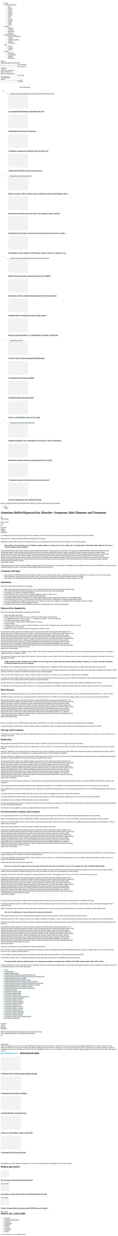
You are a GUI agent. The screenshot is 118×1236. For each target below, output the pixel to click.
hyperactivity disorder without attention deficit (17, 1016)
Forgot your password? (7, 70)
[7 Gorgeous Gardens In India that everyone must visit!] (18, 476)
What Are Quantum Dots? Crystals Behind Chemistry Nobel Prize (33, 335)
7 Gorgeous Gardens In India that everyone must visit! (28, 480)
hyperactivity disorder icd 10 (12, 1005)
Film (9, 16)
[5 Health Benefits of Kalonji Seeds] (18, 394)
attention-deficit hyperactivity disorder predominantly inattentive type (24, 976)
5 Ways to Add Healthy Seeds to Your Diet (24, 417)
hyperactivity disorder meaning (13, 1010)
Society (6, 51)
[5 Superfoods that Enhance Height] (18, 374)
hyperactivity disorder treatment (13, 1015)
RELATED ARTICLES (9, 1053)
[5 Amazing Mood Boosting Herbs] (11, 1149)
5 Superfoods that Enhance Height (21, 378)
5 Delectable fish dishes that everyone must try (25, 171)
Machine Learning (13, 39)
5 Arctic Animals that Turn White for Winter (25, 500)
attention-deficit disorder (11, 973)
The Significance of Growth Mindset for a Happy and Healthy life (31, 912)
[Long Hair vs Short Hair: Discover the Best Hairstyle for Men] (5, 1190)
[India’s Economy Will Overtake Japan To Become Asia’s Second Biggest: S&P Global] (18, 190)
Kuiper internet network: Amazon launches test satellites (29, 276)
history (10, 11)
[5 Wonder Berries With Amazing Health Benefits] (18, 354)
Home (6, 3)
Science (10, 41)
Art (9, 6)
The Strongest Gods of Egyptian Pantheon (17, 1180)
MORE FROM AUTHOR (29, 1053)
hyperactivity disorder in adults (13, 1006)
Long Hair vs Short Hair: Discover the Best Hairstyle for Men (24, 1194)
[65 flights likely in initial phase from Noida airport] (18, 312)
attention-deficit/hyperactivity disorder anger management (21, 981)
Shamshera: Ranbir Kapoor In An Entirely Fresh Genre (26, 1031)
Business (10, 28)
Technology (11, 43)
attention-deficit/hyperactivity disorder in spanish (18, 986)
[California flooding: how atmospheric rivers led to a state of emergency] (18, 437)
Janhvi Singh (4, 519)
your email (21, 75)
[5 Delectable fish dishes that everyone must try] (18, 167)
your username (22, 64)
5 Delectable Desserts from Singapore (22, 131)
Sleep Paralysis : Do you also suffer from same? (21, 1033)
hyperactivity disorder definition (13, 1003)
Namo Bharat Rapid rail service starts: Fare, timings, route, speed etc (34, 213)
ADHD (13, 538)
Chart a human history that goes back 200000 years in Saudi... (24, 1208)
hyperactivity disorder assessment (14, 1001)
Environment (12, 54)
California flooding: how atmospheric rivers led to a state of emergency (34, 440)
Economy (11, 29)
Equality (10, 56)
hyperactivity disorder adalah (12, 993)
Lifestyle (10, 48)
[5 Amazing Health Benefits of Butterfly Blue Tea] (18, 108)
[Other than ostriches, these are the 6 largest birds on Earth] (18, 456)
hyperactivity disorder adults (12, 995)
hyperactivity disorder (10, 990)
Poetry (10, 23)
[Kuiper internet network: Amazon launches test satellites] (18, 272)
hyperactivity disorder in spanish (13, 1008)
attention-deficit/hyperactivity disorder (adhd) (17, 980)
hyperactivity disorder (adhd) (12, 991)
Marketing (11, 31)
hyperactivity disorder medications (14, 1011)
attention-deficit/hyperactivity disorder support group (19, 988)
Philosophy (11, 58)
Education (11, 53)
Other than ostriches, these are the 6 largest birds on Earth (30, 460)
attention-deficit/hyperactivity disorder (15, 978)
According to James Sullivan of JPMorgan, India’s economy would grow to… (37, 253)
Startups (10, 33)
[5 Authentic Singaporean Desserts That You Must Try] (18, 147)
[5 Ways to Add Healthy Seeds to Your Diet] (18, 414)
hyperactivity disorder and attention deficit (16, 996)
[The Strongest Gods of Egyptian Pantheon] (5, 1176)
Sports (10, 24)
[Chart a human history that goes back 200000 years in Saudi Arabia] (5, 1204)
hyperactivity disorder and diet (13, 1000)
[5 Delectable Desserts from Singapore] (18, 127)
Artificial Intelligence (14, 36)
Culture (10, 9)
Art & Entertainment (10, 4)
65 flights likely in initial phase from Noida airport (27, 315)
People (10, 21)
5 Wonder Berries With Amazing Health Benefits (26, 358)
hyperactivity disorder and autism (14, 998)
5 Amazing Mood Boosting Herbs (13, 1152)
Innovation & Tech (9, 34)
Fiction (10, 14)
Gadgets (10, 38)
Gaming (10, 19)
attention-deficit (8, 971)
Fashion (10, 13)
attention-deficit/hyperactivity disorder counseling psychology (22, 985)
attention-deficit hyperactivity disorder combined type (19, 975)
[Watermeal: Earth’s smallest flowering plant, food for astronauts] (18, 292)
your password (22, 66)
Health (10, 46)
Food (9, 18)
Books (10, 8)
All (9, 93)
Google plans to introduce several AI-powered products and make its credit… (37, 233)
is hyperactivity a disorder (11, 1018)
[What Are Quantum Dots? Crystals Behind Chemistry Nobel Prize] (18, 331)
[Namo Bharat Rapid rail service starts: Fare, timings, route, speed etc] (18, 210)
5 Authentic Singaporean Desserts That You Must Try (28, 151)
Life (5, 44)
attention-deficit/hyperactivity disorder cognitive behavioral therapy (23, 983)
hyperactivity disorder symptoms (13, 1013)
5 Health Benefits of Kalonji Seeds (21, 398)
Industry (6, 26)
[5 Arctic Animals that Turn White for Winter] (18, 496)
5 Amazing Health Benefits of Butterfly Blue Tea (26, 111)
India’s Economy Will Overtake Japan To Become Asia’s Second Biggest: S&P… (38, 194)
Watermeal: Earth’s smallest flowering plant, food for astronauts (32, 296)
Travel (10, 49)
